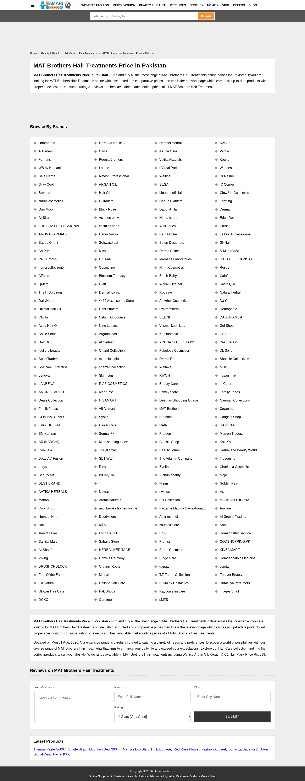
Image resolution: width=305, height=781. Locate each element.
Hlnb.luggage (161, 749)
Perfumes (178, 5)
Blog (253, 5)
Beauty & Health (152, 5)
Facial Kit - (61, 754)
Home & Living (218, 5)
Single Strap (77, 749)
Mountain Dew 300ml (104, 749)
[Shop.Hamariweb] (54, 5)
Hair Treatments (88, 53)
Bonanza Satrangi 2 (243, 749)
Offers (239, 5)
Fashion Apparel (214, 749)
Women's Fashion (95, 5)
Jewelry (196, 5)
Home (33, 53)
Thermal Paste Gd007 (49, 749)
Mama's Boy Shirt (136, 749)
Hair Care (69, 53)
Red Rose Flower (186, 749)
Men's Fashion (124, 5)
